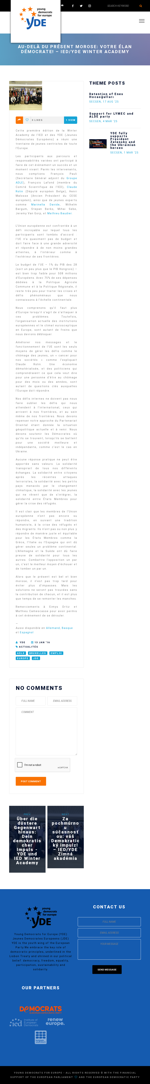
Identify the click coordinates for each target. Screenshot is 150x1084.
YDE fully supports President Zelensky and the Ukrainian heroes (123, 140)
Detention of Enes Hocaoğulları (106, 95)
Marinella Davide (45, 204)
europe (23, 658)
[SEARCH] (141, 6)
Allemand (53, 628)
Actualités (28, 646)
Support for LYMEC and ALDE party (111, 115)
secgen (95, 101)
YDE (22, 642)
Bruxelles (37, 653)
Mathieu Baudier (59, 213)
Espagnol (27, 632)
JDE (36, 658)
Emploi (56, 653)
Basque (67, 628)
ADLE (21, 653)
